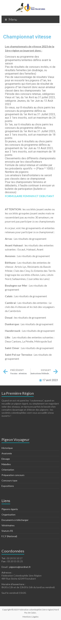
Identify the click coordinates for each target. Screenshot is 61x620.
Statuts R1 (7, 530)
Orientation (8, 469)
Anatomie (7, 453)
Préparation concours (13, 475)
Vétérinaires (8, 525)
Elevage (6, 458)
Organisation (8, 514)
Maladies (6, 464)
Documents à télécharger (15, 520)
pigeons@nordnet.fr (20, 566)
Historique (7, 447)
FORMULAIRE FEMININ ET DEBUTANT (29, 196)
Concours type (9, 480)
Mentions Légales (31, 616)
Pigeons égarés (10, 509)
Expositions (8, 485)
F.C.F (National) (9, 536)
